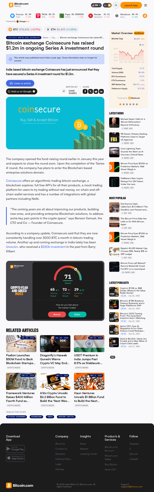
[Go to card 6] (137, 104)
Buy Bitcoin (111, 464)
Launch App (131, 5)
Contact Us (61, 448)
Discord (133, 453)
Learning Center (88, 453)
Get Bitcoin (140, 36)
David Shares (73, 92)
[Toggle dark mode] (107, 5)
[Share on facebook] (85, 91)
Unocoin (12, 247)
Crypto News (54, 37)
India (50, 417)
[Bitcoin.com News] (18, 5)
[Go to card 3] (127, 104)
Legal (58, 464)
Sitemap (59, 469)
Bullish (77, 314)
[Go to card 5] (133, 104)
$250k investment (53, 247)
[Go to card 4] (130, 104)
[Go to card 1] (120, 104)
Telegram (134, 443)
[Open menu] (145, 5)
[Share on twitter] (90, 91)
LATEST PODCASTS (119, 283)
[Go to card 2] (124, 104)
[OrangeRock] (22, 21)
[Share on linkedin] (101, 91)
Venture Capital (66, 417)
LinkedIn (133, 458)
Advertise (60, 453)
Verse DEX (110, 469)
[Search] (116, 5)
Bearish (57, 314)
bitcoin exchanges (16, 417)
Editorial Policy (63, 458)
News (45, 37)
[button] (34, 91)
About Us (60, 443)
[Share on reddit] (96, 91)
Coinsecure (14, 181)
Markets (84, 448)
